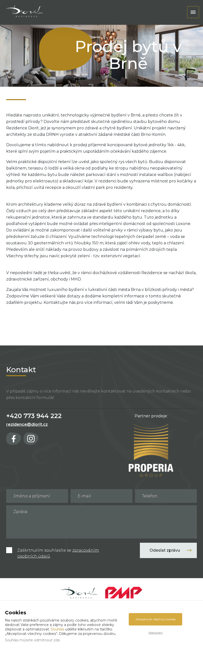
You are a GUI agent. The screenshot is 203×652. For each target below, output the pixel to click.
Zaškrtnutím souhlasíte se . (58, 553)
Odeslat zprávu (165, 550)
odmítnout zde (47, 640)
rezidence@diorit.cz (27, 424)
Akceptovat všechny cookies (155, 619)
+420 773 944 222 (34, 416)
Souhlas (57, 629)
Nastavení (156, 632)
